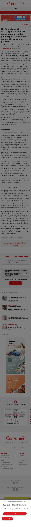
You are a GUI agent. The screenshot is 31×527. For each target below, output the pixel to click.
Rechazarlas (7, 518)
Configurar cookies (16, 523)
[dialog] (15, 513)
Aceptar (14, 514)
